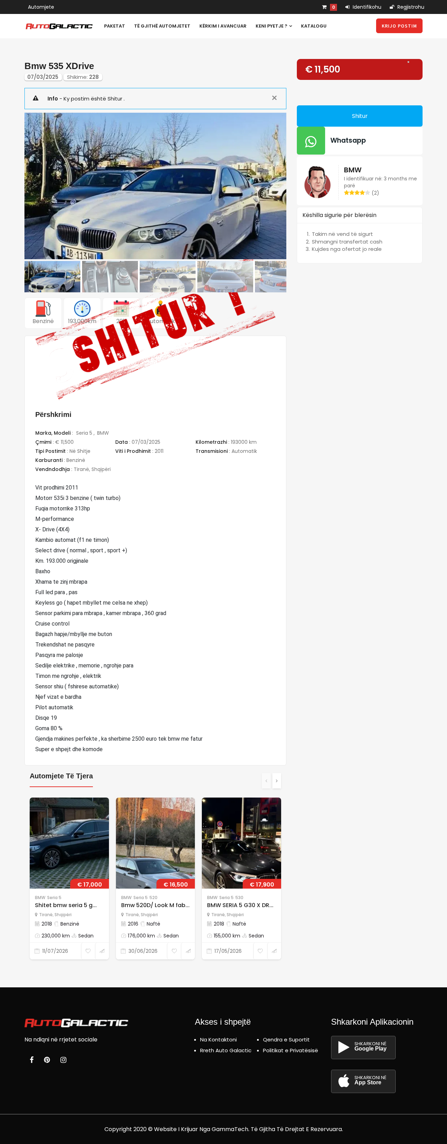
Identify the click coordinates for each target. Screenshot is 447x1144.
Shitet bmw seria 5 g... (66, 905)
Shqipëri (101, 469)
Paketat (114, 26)
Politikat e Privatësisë (290, 1050)
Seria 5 (85, 432)
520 (153, 897)
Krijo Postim (399, 26)
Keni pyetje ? (272, 26)
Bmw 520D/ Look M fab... (155, 905)
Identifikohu (366, 6)
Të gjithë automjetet (162, 26)
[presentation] (266, 780)
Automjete (41, 6)
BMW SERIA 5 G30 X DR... (240, 905)
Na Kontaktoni (218, 1039)
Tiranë (81, 469)
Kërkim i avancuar (223, 26)
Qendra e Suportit (286, 1039)
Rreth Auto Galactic (225, 1050)
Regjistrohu (410, 6)
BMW (103, 432)
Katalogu (314, 26)
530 (239, 897)
